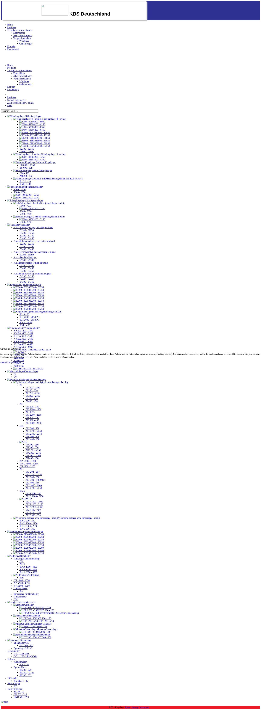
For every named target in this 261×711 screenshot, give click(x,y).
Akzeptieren (6, 362)
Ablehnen (16, 362)
